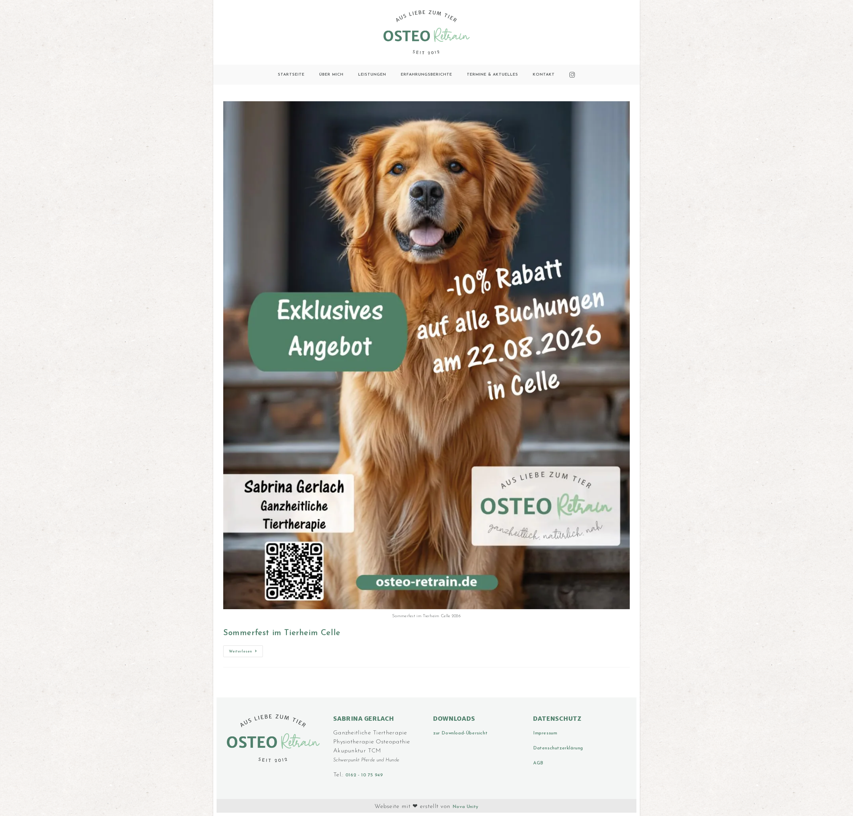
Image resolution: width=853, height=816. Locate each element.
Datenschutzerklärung (558, 748)
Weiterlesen (246, 649)
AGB (538, 763)
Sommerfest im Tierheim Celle (282, 633)
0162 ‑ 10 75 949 (364, 775)
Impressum (545, 733)
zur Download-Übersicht (460, 733)
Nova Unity (465, 806)
